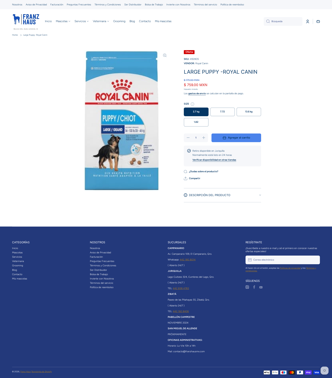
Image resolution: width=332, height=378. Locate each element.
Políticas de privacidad (290, 268)
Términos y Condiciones (103, 265)
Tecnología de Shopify (41, 371)
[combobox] (283, 21)
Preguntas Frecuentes (102, 261)
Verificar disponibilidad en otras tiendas (214, 159)
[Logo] (26, 21)
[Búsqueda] (267, 21)
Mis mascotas (19, 278)
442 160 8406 (181, 311)
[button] (318, 21)
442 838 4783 (181, 288)
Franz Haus (25, 371)
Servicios (17, 256)
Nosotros (95, 248)
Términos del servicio (101, 283)
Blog (14, 270)
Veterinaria (18, 261)
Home (15, 35)
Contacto (17, 274)
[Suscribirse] (315, 260)
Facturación (96, 256)
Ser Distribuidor (98, 270)
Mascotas (17, 252)
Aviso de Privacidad (100, 252)
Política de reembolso (101, 287)
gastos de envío (197, 93)
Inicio (15, 248)
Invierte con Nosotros (102, 278)
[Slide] (192, 104)
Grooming (17, 265)
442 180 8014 (188, 259)
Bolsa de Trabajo (99, 274)
